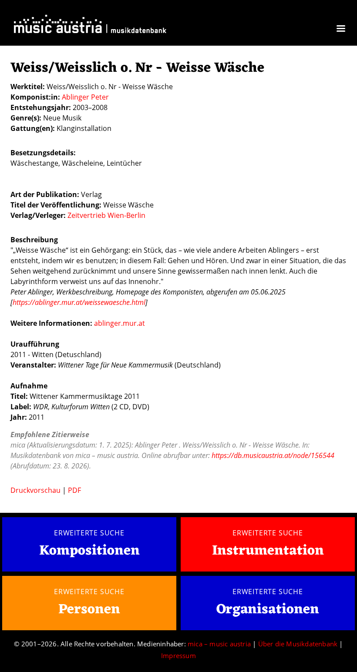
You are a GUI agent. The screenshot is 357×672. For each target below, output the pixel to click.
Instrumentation (268, 550)
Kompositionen (89, 551)
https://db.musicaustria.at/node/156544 (273, 455)
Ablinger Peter (85, 97)
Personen (89, 609)
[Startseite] (90, 26)
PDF (74, 490)
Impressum (178, 655)
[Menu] (340, 29)
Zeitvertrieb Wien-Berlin (106, 215)
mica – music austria (219, 643)
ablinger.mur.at (119, 323)
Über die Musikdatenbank (298, 643)
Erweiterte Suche (89, 533)
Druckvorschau (35, 490)
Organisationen (267, 609)
